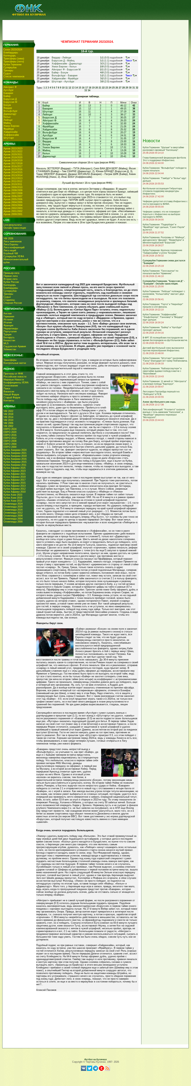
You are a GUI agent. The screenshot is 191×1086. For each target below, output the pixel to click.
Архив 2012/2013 (13, 178)
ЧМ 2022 (8, 411)
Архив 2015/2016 (13, 169)
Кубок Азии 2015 (13, 500)
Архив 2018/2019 (13, 160)
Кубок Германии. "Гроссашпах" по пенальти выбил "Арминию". (160, 272)
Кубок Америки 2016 (15, 459)
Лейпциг (8, 120)
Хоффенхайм (11, 134)
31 (133, 87)
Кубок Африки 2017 (15, 479)
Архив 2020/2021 (13, 154)
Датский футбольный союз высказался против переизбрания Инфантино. (163, 349)
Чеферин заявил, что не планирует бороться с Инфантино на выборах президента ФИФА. (161, 214)
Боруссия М (10, 102)
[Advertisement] (71, 29)
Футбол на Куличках (95, 1059)
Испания (8, 319)
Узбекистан (10, 349)
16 (83, 87)
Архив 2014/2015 (13, 172)
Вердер (8, 108)
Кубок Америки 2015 (15, 461)
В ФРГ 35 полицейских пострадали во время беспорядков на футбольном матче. (165, 339)
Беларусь (9, 337)
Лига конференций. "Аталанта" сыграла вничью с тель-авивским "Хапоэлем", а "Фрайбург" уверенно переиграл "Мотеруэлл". (164, 413)
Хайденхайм (11, 131)
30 (130, 87)
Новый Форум (11, 394)
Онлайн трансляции (15, 227)
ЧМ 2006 (8, 423)
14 (76, 87)
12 (69, 87)
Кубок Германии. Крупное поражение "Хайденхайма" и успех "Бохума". (162, 251)
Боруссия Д (10, 99)
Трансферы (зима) (14, 58)
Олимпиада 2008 (13, 515)
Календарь (10, 55)
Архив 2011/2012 (13, 181)
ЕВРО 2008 (10, 441)
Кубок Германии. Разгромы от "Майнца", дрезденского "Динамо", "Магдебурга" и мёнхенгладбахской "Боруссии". (164, 240)
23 (106, 87)
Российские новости (15, 376)
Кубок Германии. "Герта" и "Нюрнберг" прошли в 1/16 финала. (163, 305)
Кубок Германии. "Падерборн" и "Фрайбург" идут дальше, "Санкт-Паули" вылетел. (164, 227)
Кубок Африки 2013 (15, 485)
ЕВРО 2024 (10, 429)
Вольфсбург (11, 111)
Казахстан (9, 340)
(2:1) (104, 63)
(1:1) (104, 60)
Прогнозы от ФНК (13, 373)
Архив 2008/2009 (13, 190)
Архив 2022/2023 (13, 148)
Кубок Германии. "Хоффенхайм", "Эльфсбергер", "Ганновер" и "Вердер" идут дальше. (163, 317)
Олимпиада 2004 (13, 518)
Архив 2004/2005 (13, 202)
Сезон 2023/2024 (13, 49)
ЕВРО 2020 (10, 432)
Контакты (9, 400)
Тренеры (8, 70)
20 (96, 87)
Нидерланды (11, 328)
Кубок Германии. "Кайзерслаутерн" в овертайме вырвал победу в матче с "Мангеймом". (162, 371)
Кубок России (11, 282)
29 (127, 87)
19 (93, 87)
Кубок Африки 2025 (15, 467)
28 (123, 87)
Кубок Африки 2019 (15, 476)
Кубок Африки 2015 (15, 482)
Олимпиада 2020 (13, 506)
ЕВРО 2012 (10, 438)
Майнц (7, 123)
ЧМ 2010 (8, 420)
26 (116, 87)
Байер (7, 96)
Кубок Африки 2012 (15, 488)
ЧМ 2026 (8, 238)
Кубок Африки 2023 (15, 470)
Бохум (7, 105)
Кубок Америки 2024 (15, 450)
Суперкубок (10, 67)
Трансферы (10, 360)
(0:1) (104, 69)
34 (89, 90)
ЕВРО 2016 (10, 435)
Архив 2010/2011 (13, 184)
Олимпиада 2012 (13, 512)
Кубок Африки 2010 (15, 491)
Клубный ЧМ (11, 253)
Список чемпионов (14, 76)
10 (63, 87)
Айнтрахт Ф (10, 87)
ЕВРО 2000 (10, 447)
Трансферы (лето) (14, 61)
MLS (6, 343)
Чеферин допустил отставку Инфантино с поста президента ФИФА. (165, 202)
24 (110, 87)
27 (120, 87)
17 (86, 87)
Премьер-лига (11, 273)
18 (90, 87)
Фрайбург (9, 128)
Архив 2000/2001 (13, 214)
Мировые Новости (14, 379)
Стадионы (9, 299)
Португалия (10, 331)
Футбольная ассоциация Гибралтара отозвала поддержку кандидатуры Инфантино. (162, 191)
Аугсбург (9, 90)
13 (73, 87)
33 (85, 90)
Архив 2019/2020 (13, 157)
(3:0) (104, 72)
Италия (8, 322)
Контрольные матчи (15, 363)
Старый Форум (12, 397)
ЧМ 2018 (8, 414)
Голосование (11, 385)
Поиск (7, 388)
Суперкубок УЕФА (14, 256)
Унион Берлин (11, 126)
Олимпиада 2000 (13, 521)
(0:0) (104, 57)
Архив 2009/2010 (13, 187)
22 (103, 87)
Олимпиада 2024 (13, 503)
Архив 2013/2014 (13, 175)
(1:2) (104, 75)
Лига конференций (14, 247)
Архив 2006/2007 (13, 196)
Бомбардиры (11, 52)
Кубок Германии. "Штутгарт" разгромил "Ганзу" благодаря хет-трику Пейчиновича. (165, 359)
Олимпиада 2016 (13, 509)
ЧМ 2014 (8, 417)
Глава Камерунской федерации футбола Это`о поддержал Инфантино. (164, 159)
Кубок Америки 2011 (15, 464)
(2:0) (104, 81)
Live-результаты (13, 224)
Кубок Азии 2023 (13, 494)
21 (100, 87)
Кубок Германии (12, 64)
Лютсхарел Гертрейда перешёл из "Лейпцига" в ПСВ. (161, 393)
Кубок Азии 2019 (13, 497)
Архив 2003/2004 (13, 205)
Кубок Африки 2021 (15, 473)
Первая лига (11, 276)
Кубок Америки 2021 (15, 453)
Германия (9, 316)
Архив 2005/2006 (13, 199)
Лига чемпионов (13, 241)
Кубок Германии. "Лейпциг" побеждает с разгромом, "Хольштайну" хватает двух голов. (164, 294)
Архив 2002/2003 (13, 208)
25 (113, 87)
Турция (7, 334)
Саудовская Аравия (15, 346)
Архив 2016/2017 (13, 166)
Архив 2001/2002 (13, 211)
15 (80, 87)
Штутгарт (9, 137)
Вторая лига (10, 279)
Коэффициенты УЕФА (16, 382)
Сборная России (13, 302)
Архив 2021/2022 (13, 151)
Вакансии (9, 391)
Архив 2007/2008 (13, 193)
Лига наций (10, 250)
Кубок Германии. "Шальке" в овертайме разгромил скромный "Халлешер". (163, 148)
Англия (8, 313)
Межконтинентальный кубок (16, 261)
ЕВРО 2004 (10, 444)
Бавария (8, 93)
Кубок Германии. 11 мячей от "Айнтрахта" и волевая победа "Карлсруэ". (165, 382)
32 (137, 87)
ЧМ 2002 (8, 426)
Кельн (7, 117)
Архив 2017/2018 (13, 163)
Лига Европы (11, 244)
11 (66, 87)
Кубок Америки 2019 (15, 456)
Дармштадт (10, 114)
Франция (8, 325)
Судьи (7, 73)
